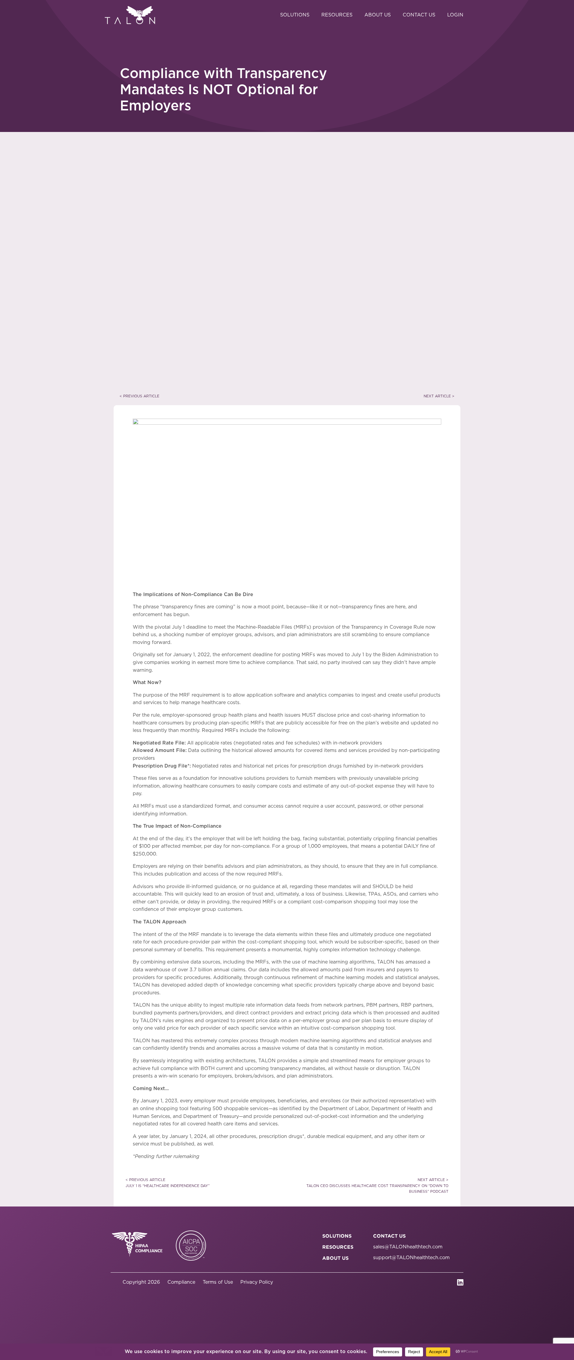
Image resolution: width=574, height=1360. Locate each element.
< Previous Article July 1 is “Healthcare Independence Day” (168, 1182)
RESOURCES (337, 1247)
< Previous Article (139, 396)
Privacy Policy (256, 1282)
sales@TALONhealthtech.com (407, 1246)
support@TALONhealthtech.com (411, 1257)
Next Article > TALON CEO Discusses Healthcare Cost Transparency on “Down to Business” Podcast (377, 1185)
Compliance (181, 1282)
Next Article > (439, 396)
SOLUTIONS (337, 1236)
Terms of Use (218, 1282)
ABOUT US (335, 1258)
